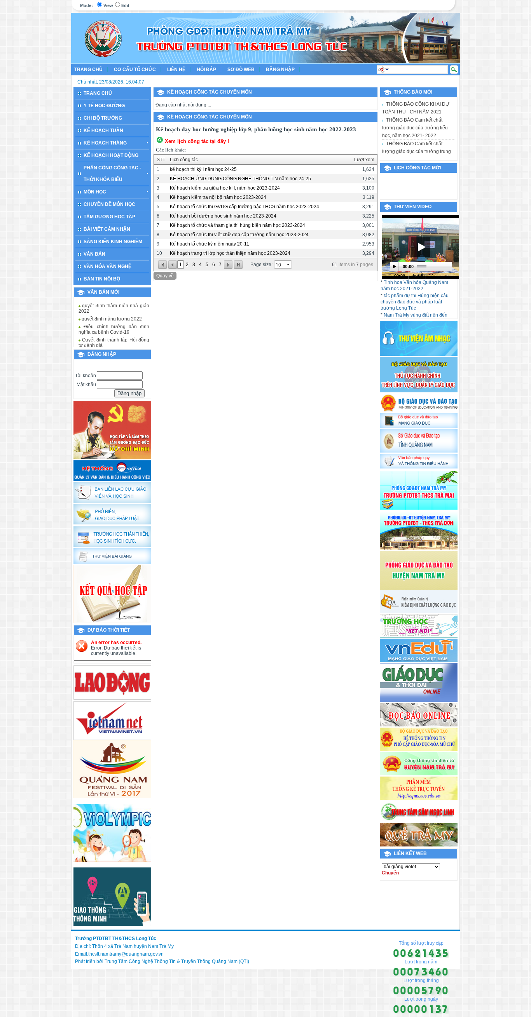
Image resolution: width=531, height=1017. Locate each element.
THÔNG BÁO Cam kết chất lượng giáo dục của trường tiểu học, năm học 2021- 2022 (415, 111)
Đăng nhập (280, 69)
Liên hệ (176, 69)
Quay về (165, 276)
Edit (125, 5)
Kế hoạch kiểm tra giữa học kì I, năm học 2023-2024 (225, 188)
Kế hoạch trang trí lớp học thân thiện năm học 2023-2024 (230, 253)
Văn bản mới (103, 292)
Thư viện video (412, 206)
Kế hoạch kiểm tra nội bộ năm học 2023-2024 (218, 197)
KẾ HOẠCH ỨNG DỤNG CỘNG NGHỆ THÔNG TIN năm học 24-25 (240, 178)
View (108, 5)
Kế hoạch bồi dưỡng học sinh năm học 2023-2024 (223, 216)
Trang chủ (88, 69)
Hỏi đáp (206, 69)
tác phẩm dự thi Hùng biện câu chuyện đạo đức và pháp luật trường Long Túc (415, 302)
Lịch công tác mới (417, 168)
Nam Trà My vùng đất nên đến (415, 315)
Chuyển (390, 873)
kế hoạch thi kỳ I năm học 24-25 (203, 169)
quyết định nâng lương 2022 (111, 313)
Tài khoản (85, 375)
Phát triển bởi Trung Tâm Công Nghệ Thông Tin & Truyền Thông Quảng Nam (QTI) (162, 961)
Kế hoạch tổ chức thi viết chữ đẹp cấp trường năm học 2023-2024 (239, 234)
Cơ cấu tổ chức (135, 69)
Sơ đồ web (241, 69)
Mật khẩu (86, 384)
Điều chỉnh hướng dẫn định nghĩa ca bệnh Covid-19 (114, 324)
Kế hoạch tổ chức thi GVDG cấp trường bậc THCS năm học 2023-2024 (244, 206)
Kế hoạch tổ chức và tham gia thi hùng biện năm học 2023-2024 (237, 225)
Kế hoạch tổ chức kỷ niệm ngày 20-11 (209, 244)
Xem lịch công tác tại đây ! (197, 141)
